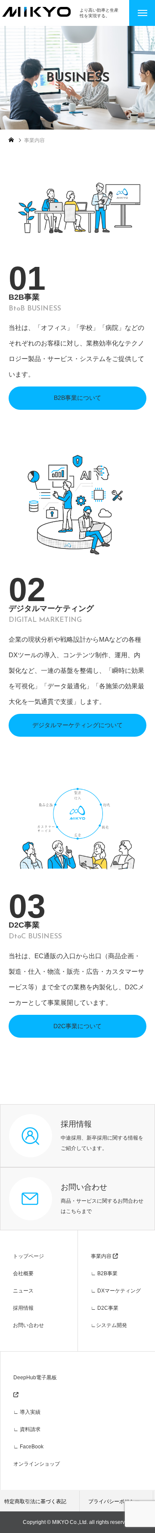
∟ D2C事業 (104, 1308)
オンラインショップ (36, 1464)
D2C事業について (77, 1026)
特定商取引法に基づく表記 (35, 1501)
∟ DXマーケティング (116, 1291)
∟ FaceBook (28, 1447)
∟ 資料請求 (26, 1429)
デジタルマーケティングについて (77, 725)
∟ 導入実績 (26, 1412)
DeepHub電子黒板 (35, 1378)
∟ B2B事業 (104, 1273)
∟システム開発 (109, 1325)
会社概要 (23, 1273)
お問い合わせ (28, 1325)
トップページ (28, 1256)
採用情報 (23, 1308)
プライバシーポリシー (114, 1501)
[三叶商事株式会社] (40, 12)
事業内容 (102, 1256)
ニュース (23, 1291)
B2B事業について (77, 397)
